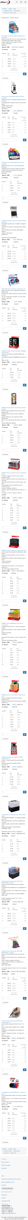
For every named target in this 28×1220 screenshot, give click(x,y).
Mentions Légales (6, 1165)
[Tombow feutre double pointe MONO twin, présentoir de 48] (14, 1012)
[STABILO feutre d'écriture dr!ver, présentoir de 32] (14, 542)
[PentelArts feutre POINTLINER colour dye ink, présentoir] (14, 154)
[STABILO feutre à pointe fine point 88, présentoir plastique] (14, 399)
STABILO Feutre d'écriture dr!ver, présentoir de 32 (14, 550)
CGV (3, 1176)
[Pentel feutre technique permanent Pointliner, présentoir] (14, 88)
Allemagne (4, 1195)
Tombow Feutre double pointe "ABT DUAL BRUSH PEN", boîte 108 (12, 882)
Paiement (4, 1185)
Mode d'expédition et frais (8, 1182)
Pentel (14, 111)
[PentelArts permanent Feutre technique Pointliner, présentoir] (14, 212)
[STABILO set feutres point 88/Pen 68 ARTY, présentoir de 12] (14, 748)
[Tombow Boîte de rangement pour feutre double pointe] (14, 806)
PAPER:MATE (15, 47)
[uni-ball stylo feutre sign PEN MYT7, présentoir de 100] (14, 1084)
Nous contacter (5, 1162)
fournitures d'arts (8, 10)
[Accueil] (5, 2)
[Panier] (21, 2)
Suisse (3, 1201)
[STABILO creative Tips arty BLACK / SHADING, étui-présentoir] (14, 342)
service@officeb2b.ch (10, 1213)
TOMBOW (13, 833)
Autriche (4, 1198)
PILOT (15, 301)
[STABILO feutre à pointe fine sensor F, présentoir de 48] (14, 464)
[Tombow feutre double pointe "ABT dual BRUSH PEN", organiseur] (14, 942)
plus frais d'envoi (14, 70)
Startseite (4, 8)
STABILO (14, 362)
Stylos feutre (17, 10)
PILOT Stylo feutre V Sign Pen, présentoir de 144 (14, 289)
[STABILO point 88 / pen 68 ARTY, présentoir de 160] (14, 686)
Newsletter (4, 1168)
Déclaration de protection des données (11, 1179)
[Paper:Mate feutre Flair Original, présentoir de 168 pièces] (14, 27)
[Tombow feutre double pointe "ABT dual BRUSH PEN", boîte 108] (14, 873)
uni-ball (14, 1106)
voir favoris (5, 78)
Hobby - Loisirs (12, 8)
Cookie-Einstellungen (7, 1188)
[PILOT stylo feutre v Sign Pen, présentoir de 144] (14, 280)
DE (6, 1201)
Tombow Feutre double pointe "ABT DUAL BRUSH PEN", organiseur (12, 951)
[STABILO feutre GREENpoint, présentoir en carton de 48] (14, 615)
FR (8, 1201)
